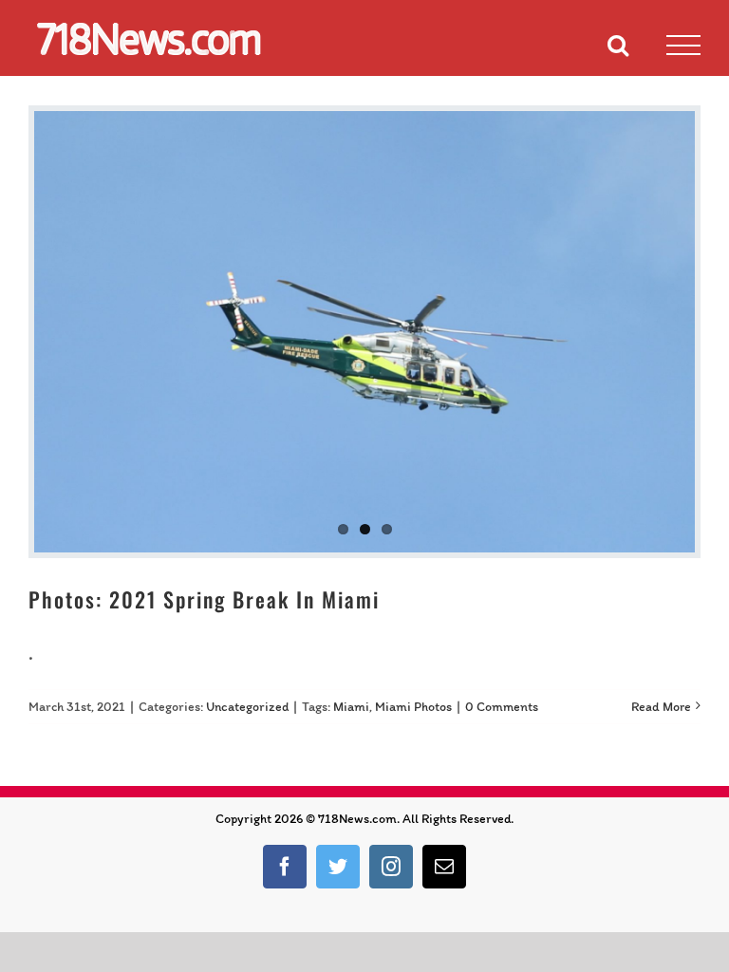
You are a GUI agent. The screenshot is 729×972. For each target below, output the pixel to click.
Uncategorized (247, 707)
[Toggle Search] (618, 44)
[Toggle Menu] (683, 45)
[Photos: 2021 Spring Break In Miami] (364, 331)
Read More (661, 707)
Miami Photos (413, 707)
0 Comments (501, 707)
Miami (351, 707)
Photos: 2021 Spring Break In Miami (204, 599)
